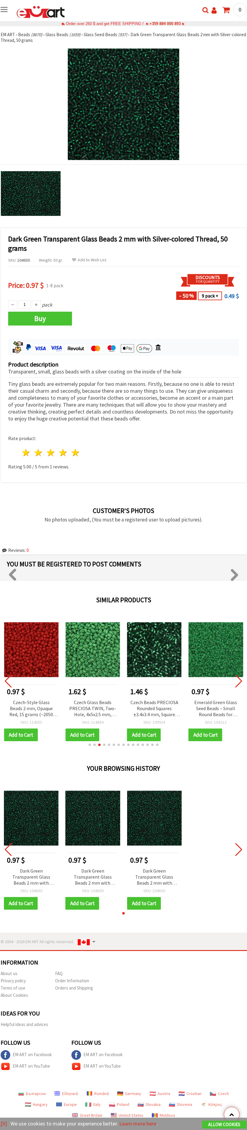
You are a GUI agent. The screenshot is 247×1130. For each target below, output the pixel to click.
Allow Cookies (224, 1124)
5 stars (75, 452)
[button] (90, 745)
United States (131, 1115)
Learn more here (137, 1123)
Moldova (167, 1115)
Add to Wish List (92, 260)
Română (101, 1093)
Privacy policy (13, 981)
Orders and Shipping (74, 988)
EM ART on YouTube (31, 1066)
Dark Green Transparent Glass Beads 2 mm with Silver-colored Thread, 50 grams (31, 877)
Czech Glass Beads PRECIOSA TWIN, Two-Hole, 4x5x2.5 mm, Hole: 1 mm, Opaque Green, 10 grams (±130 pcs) (92, 708)
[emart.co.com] (41, 11)
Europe (70, 1104)
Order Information (72, 981)
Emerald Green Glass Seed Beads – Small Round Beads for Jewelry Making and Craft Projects (215, 708)
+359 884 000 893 (165, 23)
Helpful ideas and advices (24, 1024)
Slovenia (184, 1104)
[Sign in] (214, 10)
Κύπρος (215, 1104)
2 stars (39, 452)
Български (36, 1093)
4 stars (63, 452)
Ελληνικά (70, 1093)
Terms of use (13, 988)
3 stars (51, 452)
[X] (4, 1123)
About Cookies (14, 995)
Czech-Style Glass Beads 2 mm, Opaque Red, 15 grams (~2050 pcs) (31, 708)
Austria (164, 1093)
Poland (123, 1104)
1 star (26, 452)
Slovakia (153, 1104)
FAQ (59, 973)
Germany (133, 1093)
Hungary (40, 1104)
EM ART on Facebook (32, 1054)
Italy (97, 1104)
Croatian (194, 1093)
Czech (223, 1093)
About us (9, 973)
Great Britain (91, 1115)
